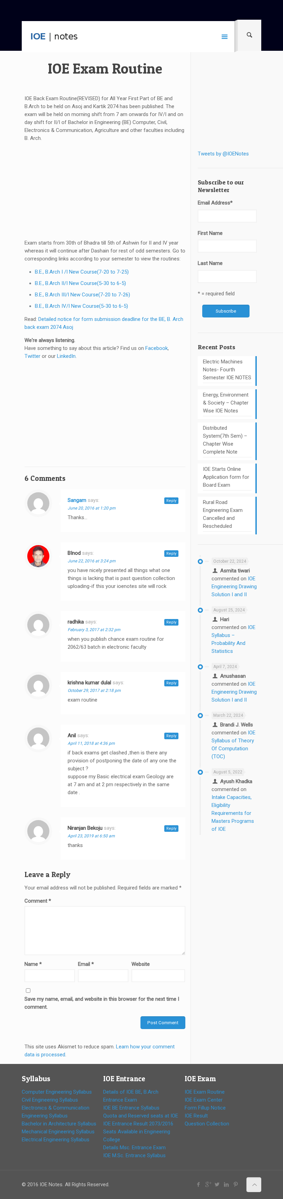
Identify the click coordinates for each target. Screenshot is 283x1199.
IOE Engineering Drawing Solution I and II (234, 586)
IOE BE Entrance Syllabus (131, 1108)
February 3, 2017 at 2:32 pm (94, 629)
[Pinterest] (236, 1184)
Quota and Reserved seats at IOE (140, 1116)
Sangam (77, 500)
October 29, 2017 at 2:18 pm (94, 690)
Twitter (32, 356)
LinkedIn (66, 356)
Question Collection (207, 1124)
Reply (171, 500)
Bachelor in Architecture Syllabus (59, 1124)
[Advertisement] (105, 191)
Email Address (215, 203)
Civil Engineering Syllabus (50, 1100)
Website (140, 964)
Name (33, 964)
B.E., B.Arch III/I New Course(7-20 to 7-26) (82, 295)
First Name (210, 233)
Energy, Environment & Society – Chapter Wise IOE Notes (225, 403)
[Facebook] (198, 1184)
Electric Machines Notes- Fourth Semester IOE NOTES (227, 370)
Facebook (156, 348)
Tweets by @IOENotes (223, 154)
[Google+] (208, 1184)
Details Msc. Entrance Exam (134, 1147)
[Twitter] (217, 1184)
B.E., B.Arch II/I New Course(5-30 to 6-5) (80, 283)
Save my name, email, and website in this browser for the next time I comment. (102, 1003)
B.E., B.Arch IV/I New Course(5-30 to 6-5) (81, 306)
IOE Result (196, 1116)
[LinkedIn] (226, 1184)
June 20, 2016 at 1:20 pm (92, 508)
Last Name (210, 263)
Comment (38, 901)
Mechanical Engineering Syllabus (58, 1132)
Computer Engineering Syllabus (57, 1092)
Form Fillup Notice (205, 1108)
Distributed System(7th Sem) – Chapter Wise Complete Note (225, 440)
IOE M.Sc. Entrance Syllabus (134, 1155)
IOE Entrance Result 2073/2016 (138, 1124)
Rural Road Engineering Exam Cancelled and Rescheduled (223, 514)
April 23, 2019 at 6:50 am (91, 836)
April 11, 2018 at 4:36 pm (91, 743)
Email (86, 964)
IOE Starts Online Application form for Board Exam (226, 477)
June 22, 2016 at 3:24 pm (92, 561)
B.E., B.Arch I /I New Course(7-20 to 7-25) (82, 272)
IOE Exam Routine (205, 1092)
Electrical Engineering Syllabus (55, 1139)
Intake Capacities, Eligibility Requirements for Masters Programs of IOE (233, 813)
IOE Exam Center (204, 1100)
